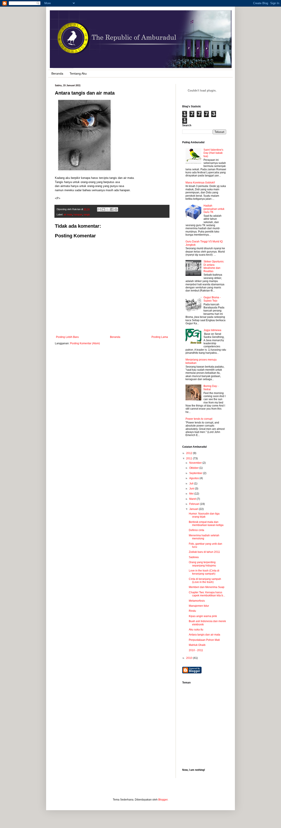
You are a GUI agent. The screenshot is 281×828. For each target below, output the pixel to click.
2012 (189, 453)
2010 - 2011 (196, 650)
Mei (191, 493)
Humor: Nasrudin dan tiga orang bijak (204, 515)
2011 (189, 458)
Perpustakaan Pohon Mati (204, 639)
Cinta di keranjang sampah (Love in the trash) (205, 580)
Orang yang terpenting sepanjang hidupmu (202, 564)
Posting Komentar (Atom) (85, 343)
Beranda (57, 73)
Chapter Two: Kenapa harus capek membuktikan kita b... (207, 594)
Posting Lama (159, 337)
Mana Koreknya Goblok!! (200, 182)
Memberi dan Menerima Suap (206, 587)
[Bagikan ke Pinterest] (116, 209)
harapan (78, 214)
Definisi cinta (196, 530)
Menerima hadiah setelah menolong (204, 537)
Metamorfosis (197, 600)
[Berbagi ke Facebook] (112, 209)
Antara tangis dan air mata (204, 634)
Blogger (163, 799)
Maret (193, 498)
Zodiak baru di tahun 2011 (204, 551)
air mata (68, 214)
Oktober (194, 467)
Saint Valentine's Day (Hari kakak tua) (213, 153)
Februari (194, 504)
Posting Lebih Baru (67, 337)
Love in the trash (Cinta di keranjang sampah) (204, 572)
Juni (192, 488)
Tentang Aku (78, 73)
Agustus (194, 478)
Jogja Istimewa (212, 330)
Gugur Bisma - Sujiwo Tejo (212, 299)
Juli (191, 483)
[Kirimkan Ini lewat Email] (99, 209)
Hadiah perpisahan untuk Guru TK (214, 209)
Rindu (192, 610)
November (195, 462)
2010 (189, 657)
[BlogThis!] (103, 209)
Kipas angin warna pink (203, 616)
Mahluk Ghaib (197, 645)
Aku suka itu (196, 629)
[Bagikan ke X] (107, 209)
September (196, 473)
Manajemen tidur (199, 605)
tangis (87, 214)
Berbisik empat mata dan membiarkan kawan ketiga (206, 523)
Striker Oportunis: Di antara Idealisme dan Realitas (214, 266)
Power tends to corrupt (199, 418)
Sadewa (194, 557)
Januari (194, 509)
